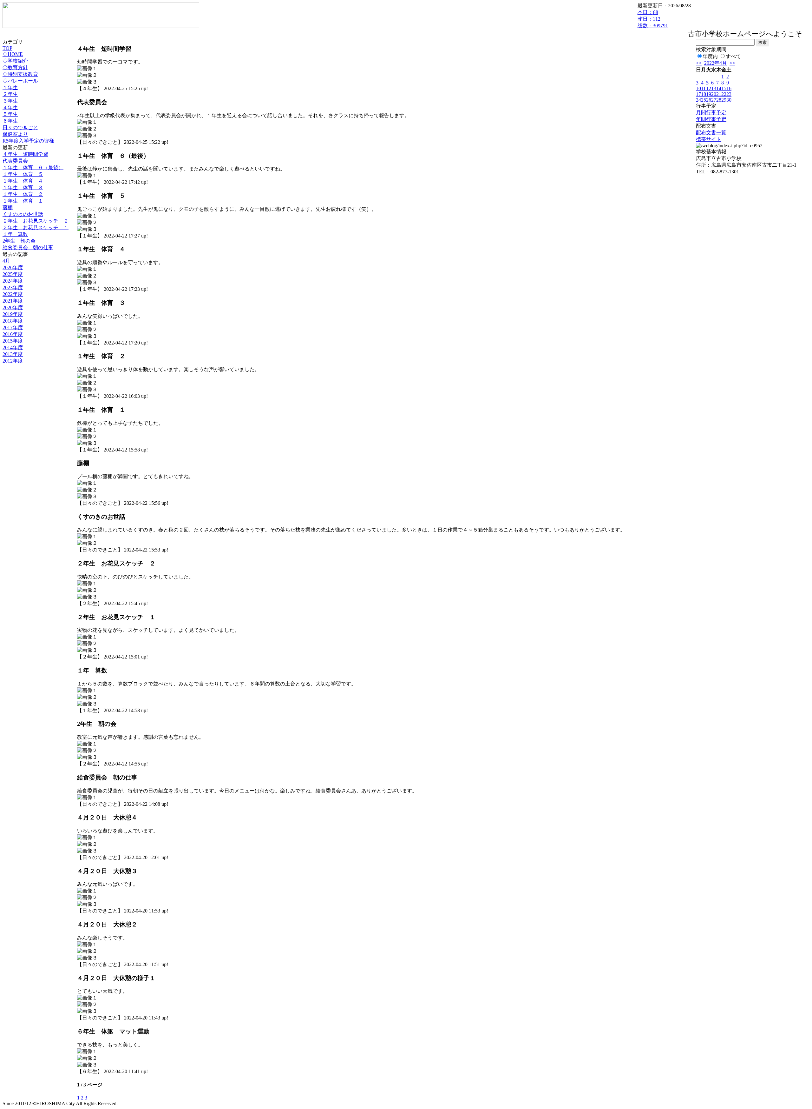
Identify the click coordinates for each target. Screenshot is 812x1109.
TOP (7, 48)
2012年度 (13, 361)
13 (713, 88)
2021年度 (13, 301)
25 (703, 100)
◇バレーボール (20, 81)
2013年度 (13, 354)
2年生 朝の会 (19, 241)
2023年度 (13, 287)
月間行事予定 (711, 112)
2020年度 (13, 307)
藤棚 (8, 207)
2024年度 (13, 281)
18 (703, 94)
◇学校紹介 (15, 60)
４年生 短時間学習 (25, 154)
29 (723, 100)
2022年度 (13, 294)
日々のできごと (20, 127)
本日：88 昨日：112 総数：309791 (653, 19)
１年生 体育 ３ (23, 187)
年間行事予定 (711, 119)
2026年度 (13, 267)
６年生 (10, 121)
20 (713, 94)
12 (708, 88)
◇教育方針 (15, 67)
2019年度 (13, 314)
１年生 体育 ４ (23, 181)
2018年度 (13, 321)
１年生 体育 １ (23, 201)
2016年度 (13, 334)
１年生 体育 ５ (23, 174)
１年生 (10, 87)
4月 (6, 261)
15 (723, 88)
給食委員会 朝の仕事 (28, 247)
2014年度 (13, 347)
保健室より (15, 134)
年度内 (710, 56)
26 (708, 100)
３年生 (10, 101)
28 (718, 100)
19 (708, 94)
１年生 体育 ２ (23, 194)
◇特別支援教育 (20, 74)
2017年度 (13, 327)
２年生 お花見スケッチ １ (36, 227)
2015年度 (13, 341)
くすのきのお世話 (23, 214)
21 (718, 94)
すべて (733, 56)
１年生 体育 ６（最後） (33, 167)
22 (723, 94)
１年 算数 (15, 234)
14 (718, 88)
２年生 (10, 94)
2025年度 (13, 274)
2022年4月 (715, 63)
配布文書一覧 (711, 132)
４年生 (10, 107)
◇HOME (13, 54)
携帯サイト (708, 139)
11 (703, 88)
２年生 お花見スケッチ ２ (36, 221)
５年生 (10, 114)
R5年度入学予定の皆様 (28, 141)
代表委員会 (15, 161)
